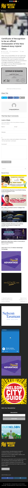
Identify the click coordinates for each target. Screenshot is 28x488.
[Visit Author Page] (14, 105)
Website (3, 132)
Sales (22, 51)
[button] (3, 11)
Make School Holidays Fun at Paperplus (23, 299)
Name (3, 126)
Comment (4, 144)
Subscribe (14, 418)
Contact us (5, 468)
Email (16, 126)
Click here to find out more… (14, 88)
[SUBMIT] (25, 168)
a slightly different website (20, 485)
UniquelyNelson (14, 51)
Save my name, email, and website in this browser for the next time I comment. (14, 140)
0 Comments (6, 52)
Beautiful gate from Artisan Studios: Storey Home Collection (6, 299)
